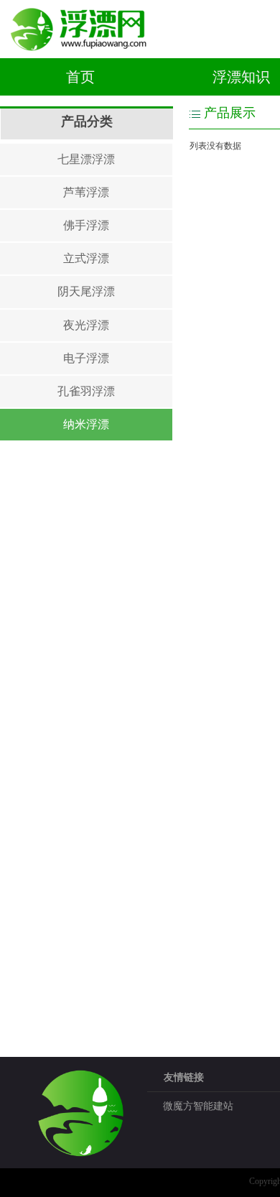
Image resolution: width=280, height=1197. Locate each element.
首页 (80, 77)
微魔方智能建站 (198, 1106)
